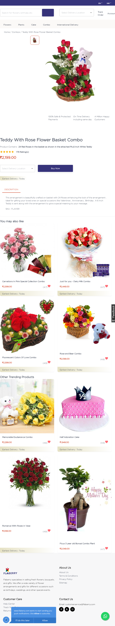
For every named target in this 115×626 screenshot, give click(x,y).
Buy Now (55, 168)
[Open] (91, 13)
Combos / (17, 32)
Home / (7, 32)
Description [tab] (11, 189)
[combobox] (74, 12)
